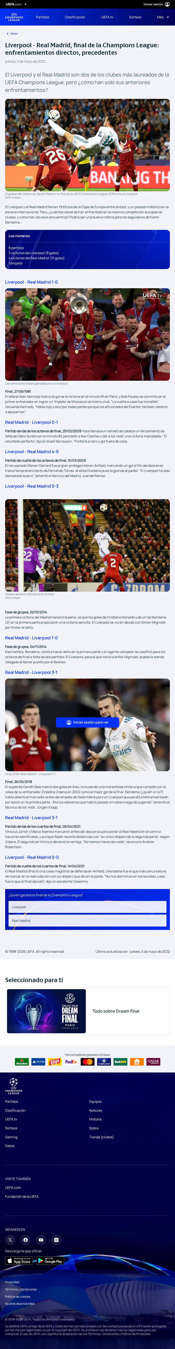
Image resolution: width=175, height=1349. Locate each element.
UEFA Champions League (14, 17)
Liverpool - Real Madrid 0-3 (31, 486)
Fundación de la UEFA (21, 1196)
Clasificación (15, 1110)
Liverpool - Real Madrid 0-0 (32, 857)
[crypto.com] (104, 1062)
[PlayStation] (38, 1062)
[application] (87, 334)
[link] (42, 17)
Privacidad (12, 1282)
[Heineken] (22, 1062)
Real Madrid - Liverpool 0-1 (31, 422)
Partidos (11, 1101)
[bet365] (120, 1062)
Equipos (95, 1101)
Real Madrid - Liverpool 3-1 (31, 672)
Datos (9, 1145)
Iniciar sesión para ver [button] (91, 722)
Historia (95, 1119)
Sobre (93, 1128)
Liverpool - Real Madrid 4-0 (32, 451)
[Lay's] (55, 1062)
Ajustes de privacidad (19, 1303)
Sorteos (11, 1128)
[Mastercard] (88, 1062)
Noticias (95, 1110)
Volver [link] (14, 33)
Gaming (11, 1137)
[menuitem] (45, 17)
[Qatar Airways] (153, 1062)
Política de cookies (17, 1296)
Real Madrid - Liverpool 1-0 (31, 638)
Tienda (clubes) (101, 1137)
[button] (161, 17)
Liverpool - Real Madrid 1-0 (31, 282)
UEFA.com (13, 1187)
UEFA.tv (11, 1119)
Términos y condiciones (21, 1289)
